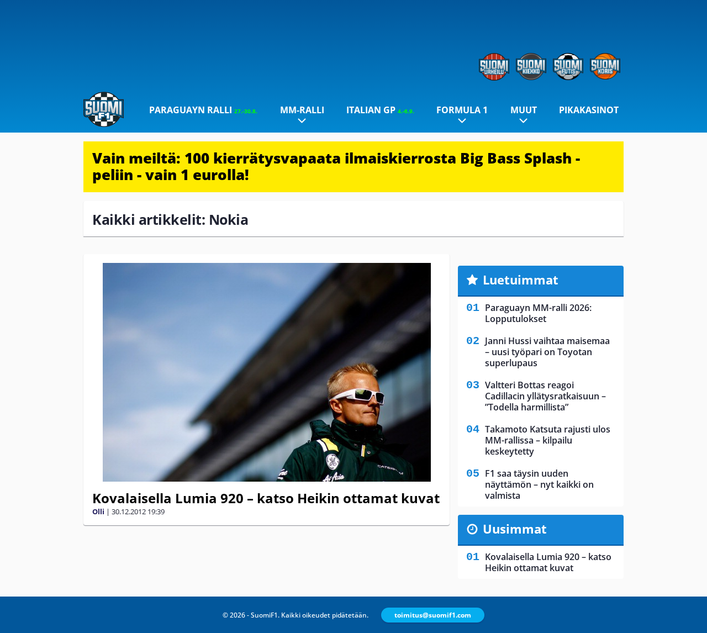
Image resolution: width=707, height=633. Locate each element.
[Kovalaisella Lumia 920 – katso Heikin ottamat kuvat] (266, 372)
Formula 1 (462, 110)
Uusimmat (515, 528)
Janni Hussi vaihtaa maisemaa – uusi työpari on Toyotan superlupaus (547, 352)
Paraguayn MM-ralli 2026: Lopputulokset (538, 313)
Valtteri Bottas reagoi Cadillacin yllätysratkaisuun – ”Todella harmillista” (545, 396)
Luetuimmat (520, 279)
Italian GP (380, 110)
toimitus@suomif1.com (432, 615)
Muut (523, 110)
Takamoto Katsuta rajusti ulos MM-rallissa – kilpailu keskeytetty (547, 440)
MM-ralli (302, 110)
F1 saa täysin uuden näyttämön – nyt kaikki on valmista (539, 484)
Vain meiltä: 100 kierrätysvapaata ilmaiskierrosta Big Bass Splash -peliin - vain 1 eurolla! (336, 166)
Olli (98, 511)
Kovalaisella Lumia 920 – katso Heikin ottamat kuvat (266, 498)
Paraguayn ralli (203, 110)
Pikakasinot (589, 110)
